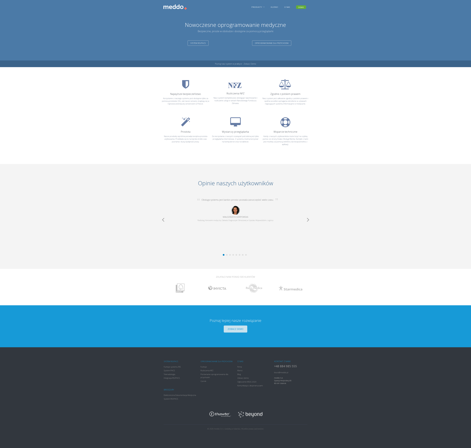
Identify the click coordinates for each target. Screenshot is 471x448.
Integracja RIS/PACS (172, 378)
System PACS (169, 370)
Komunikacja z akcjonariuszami (250, 385)
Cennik (203, 381)
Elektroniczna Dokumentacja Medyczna (180, 395)
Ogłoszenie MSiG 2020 (246, 382)
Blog (239, 374)
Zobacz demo (235, 329)
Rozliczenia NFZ (207, 370)
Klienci (274, 7)
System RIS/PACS (198, 43)
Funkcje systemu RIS (172, 367)
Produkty (256, 7)
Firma (239, 367)
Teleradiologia (169, 374)
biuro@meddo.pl (281, 372)
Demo (301, 7)
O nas (287, 7)
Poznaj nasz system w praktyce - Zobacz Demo (235, 63)
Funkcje (204, 367)
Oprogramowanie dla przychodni (272, 43)
